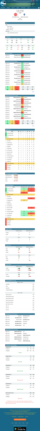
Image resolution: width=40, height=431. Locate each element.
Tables (8, 7)
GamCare (26, 416)
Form (18, 7)
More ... (33, 91)
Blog (28, 7)
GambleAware (14, 416)
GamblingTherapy (21, 416)
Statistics (23, 7)
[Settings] (39, 8)
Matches (3, 7)
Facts (13, 7)
